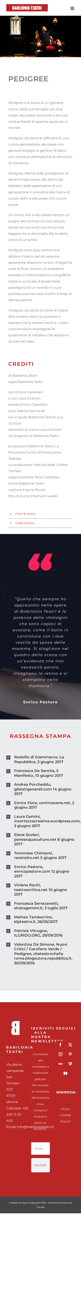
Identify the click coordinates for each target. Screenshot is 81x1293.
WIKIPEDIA (66, 1092)
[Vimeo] (70, 1063)
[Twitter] (70, 1044)
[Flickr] (60, 1063)
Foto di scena (25, 514)
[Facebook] (60, 1044)
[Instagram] (60, 1054)
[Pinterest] (70, 1054)
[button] (40, 759)
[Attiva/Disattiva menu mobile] (72, 8)
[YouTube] (65, 1073)
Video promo (24, 523)
